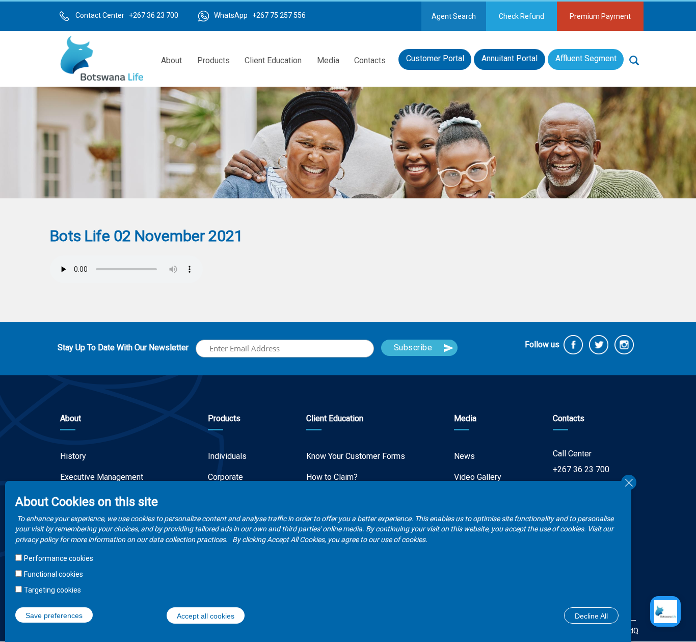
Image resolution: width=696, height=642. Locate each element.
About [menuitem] (171, 60)
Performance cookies (58, 558)
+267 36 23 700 (581, 469)
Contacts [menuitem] (370, 60)
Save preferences (54, 615)
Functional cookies (53, 574)
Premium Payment (600, 16)
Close (628, 482)
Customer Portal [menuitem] (435, 58)
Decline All (591, 615)
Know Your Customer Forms (355, 456)
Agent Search (454, 16)
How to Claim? (332, 477)
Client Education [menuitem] (273, 60)
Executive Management (101, 477)
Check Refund (521, 16)
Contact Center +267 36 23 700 (126, 15)
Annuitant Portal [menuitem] (509, 58)
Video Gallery (477, 477)
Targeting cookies (52, 589)
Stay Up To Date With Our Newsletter (123, 347)
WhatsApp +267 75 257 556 (260, 15)
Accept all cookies (205, 615)
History (73, 456)
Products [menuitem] (213, 60)
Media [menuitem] (328, 60)
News (464, 456)
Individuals (227, 456)
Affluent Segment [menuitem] (586, 58)
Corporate (225, 477)
